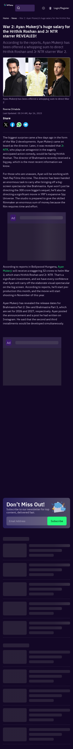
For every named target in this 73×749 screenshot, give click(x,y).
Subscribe (57, 521)
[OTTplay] (8, 8)
